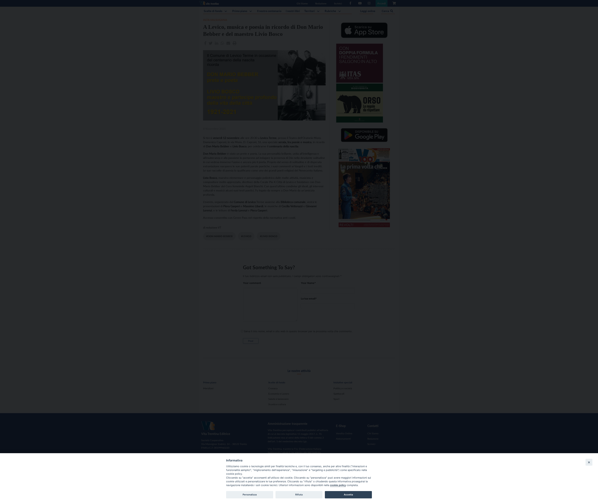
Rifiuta (299, 494)
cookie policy (338, 485)
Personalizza (250, 494)
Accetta (348, 494)
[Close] (589, 462)
